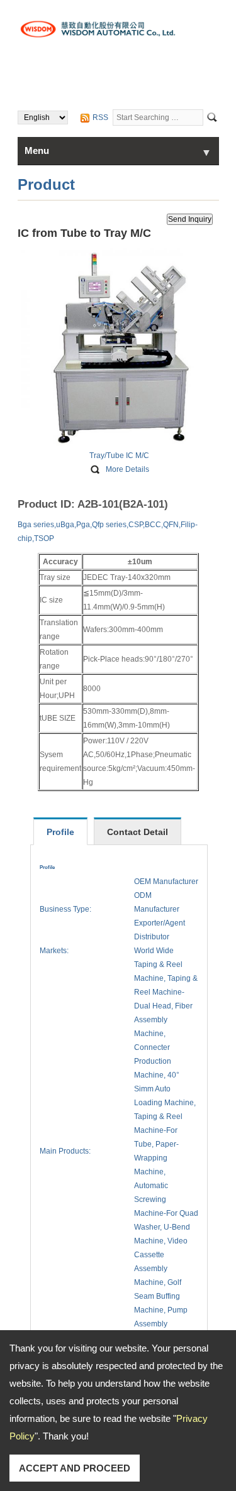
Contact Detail (137, 832)
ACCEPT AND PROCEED (74, 1468)
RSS (100, 117)
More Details (127, 469)
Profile (60, 832)
